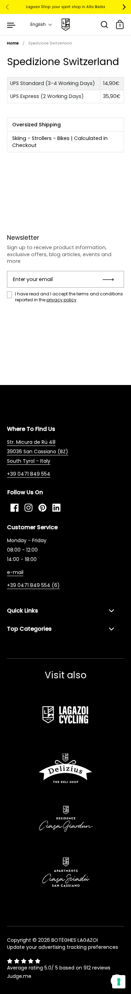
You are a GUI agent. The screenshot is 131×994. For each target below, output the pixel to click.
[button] (41, 24)
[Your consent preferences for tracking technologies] (118, 981)
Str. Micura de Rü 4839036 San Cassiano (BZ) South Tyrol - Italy (37, 451)
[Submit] (110, 279)
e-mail (15, 572)
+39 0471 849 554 (28, 473)
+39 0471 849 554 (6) (33, 585)
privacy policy (61, 300)
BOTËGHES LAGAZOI (74, 940)
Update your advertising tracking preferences (62, 947)
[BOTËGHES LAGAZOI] (65, 25)
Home (13, 43)
